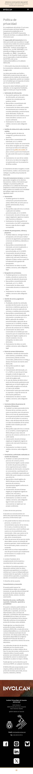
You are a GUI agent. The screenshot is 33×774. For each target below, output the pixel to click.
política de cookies (19, 150)
